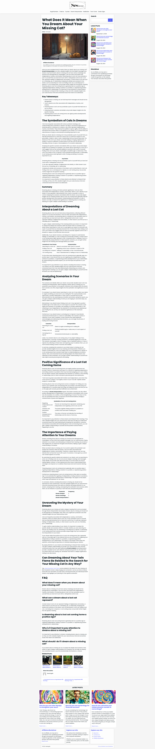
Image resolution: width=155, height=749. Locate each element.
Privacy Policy (97, 736)
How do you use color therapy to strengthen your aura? (104, 30)
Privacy (99, 746)
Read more (45, 741)
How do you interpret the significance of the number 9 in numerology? (104, 60)
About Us (95, 733)
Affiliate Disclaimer (98, 738)
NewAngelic (48, 746)
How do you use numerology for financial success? (104, 37)
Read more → (43, 726)
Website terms (105, 746)
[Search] (110, 20)
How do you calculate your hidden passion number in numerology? (104, 44)
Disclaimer (111, 746)
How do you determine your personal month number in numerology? (104, 52)
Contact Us (96, 735)
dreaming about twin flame (52, 568)
